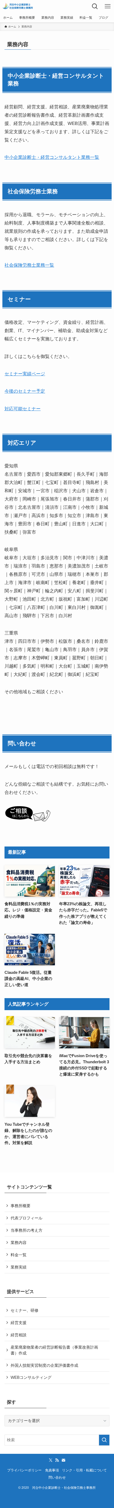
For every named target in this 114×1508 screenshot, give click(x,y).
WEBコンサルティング (31, 1377)
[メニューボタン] (107, 6)
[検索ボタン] (95, 6)
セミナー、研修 (24, 1310)
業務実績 (19, 1267)
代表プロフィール (26, 1218)
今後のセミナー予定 (25, 391)
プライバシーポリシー (24, 1470)
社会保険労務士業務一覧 (29, 265)
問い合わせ (57, 1477)
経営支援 (19, 1322)
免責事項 (52, 1470)
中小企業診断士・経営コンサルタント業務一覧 (52, 157)
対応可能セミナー (23, 408)
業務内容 (19, 1242)
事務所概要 (20, 1205)
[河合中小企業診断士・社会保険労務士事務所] (17, 6)
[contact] (63, 1460)
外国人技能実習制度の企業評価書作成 (44, 1365)
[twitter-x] (50, 1460)
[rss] (57, 1460)
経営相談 (19, 1335)
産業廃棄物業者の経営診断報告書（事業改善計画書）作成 (54, 1350)
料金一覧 (19, 1255)
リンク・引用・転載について (84, 1470)
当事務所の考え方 (26, 1230)
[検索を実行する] (104, 1440)
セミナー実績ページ (25, 373)
